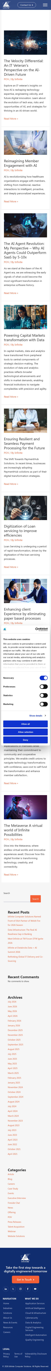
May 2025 (12, 1063)
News (10, 1207)
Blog (10, 1179)
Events (11, 1193)
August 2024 (13, 1101)
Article (11, 1174)
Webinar (12, 1231)
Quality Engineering (34, 1339)
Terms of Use (18, 1355)
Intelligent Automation (36, 1335)
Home (6, 1303)
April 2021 (12, 1153)
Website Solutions (16, 1236)
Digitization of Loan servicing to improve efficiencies (20, 531)
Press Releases (14, 1221)
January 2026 (14, 1025)
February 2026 (14, 1020)
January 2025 (14, 1082)
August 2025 (13, 1049)
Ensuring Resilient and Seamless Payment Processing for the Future (24, 443)
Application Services (34, 1303)
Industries (7, 1308)
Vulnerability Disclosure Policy (36, 1355)
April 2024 (12, 1111)
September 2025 (15, 1044)
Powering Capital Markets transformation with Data (24, 337)
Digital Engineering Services (34, 1329)
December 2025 (15, 1030)
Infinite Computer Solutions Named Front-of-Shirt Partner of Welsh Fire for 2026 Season (24, 920)
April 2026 (12, 1015)
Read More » (11, 118)
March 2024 (13, 1115)
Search (7, 893)
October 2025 (14, 1039)
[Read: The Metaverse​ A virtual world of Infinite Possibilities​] (25, 807)
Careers (11, 1183)
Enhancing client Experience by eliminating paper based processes (24, 614)
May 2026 (12, 1011)
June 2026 (12, 1006)
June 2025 (12, 1058)
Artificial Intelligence (35, 1308)
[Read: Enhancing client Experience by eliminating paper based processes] (25, 590)
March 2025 (13, 1073)
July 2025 (12, 1054)
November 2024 (15, 1087)
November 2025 (15, 1035)
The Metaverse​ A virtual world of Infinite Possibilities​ (23, 830)
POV (6, 79)
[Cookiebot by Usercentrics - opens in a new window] (36, 629)
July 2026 (12, 1001)
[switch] (44, 686)
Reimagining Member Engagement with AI (21, 163)
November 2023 (15, 1120)
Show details (35, 715)
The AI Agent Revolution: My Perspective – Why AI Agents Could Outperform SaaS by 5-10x (25, 250)
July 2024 (12, 1106)
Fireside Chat (14, 1202)
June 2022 (12, 1144)
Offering (12, 1212)
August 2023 (13, 1125)
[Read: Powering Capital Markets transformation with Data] (25, 316)
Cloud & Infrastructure (35, 1313)
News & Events (10, 1322)
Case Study (13, 1188)
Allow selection (25, 732)
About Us (7, 1317)
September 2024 (15, 1096)
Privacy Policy (6, 1355)
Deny (25, 740)
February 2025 (14, 1077)
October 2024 (14, 1092)
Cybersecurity (31, 1317)
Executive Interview (17, 1198)
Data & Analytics (33, 1322)
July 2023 (12, 1130)
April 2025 (12, 1068)
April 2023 (12, 1139)
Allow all (25, 724)
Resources (8, 1327)
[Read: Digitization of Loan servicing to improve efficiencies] (25, 507)
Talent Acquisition (16, 1226)
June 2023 (12, 1134)
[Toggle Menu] (45, 5)
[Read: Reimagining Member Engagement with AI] (25, 142)
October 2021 (14, 1149)
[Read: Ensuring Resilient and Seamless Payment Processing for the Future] (25, 420)
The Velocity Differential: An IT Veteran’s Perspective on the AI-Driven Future (23, 67)
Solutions (7, 1313)
